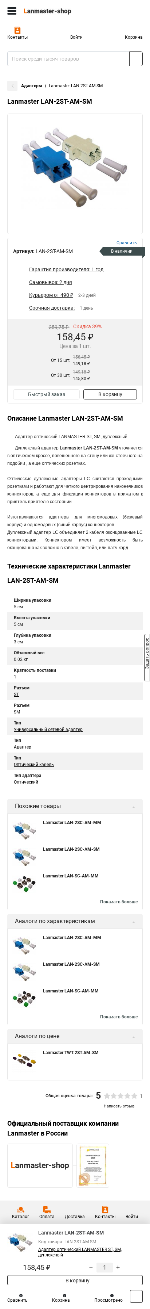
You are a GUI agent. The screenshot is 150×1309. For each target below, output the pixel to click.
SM (17, 712)
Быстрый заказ (46, 394)
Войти (76, 37)
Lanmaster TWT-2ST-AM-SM (71, 1052)
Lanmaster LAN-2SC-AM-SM (71, 849)
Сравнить (17, 1300)
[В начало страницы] (136, 1296)
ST (16, 694)
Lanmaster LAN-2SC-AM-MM (72, 822)
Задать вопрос (147, 654)
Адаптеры (31, 85)
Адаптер (22, 747)
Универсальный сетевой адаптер (48, 729)
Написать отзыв (119, 1106)
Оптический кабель (34, 764)
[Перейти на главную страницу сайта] (55, 11)
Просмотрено (108, 1300)
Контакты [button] (17, 37)
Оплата (47, 1216)
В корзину (110, 394)
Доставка (75, 1216)
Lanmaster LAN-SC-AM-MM (71, 876)
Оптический (26, 782)
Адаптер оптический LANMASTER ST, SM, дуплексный (80, 1252)
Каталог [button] (20, 1216)
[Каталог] (11, 11)
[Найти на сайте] (136, 58)
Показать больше (119, 901)
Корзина (134, 37)
